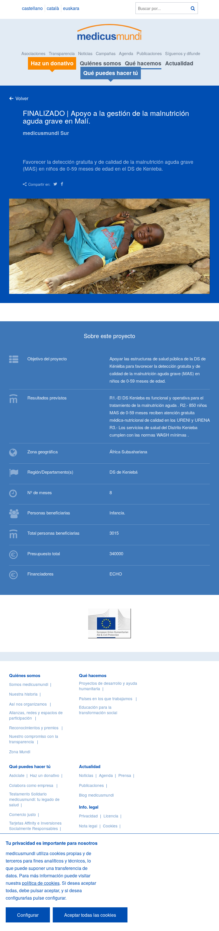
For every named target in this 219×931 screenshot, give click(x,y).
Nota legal (88, 826)
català (53, 8)
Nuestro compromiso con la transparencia (33, 738)
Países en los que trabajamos (105, 698)
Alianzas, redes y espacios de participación (36, 715)
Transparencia (62, 53)
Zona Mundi (19, 751)
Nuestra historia (23, 694)
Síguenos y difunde (182, 53)
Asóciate (17, 775)
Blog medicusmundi (96, 795)
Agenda (126, 53)
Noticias (85, 53)
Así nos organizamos (28, 704)
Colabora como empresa (31, 785)
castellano (32, 8)
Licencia (111, 816)
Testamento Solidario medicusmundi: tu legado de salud (34, 799)
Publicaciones (149, 53)
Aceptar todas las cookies (90, 915)
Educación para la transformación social (98, 709)
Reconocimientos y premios (33, 727)
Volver (21, 98)
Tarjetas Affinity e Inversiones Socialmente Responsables (35, 825)
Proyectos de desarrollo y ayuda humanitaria (108, 685)
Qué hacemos (143, 63)
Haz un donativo (44, 775)
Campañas (105, 53)
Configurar (27, 915)
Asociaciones (33, 53)
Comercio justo (22, 814)
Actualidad (179, 63)
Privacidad (88, 816)
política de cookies (41, 883)
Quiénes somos (100, 63)
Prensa (124, 775)
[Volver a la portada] (109, 31)
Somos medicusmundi (28, 684)
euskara (71, 8)
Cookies (110, 826)
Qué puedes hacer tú (29, 766)
